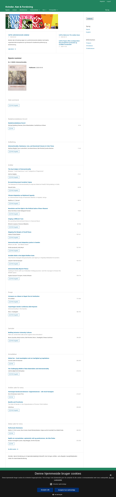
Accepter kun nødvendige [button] (66, 490)
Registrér (102, 1)
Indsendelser (34, 10)
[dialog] (58, 483)
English (88, 32)
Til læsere (88, 43)
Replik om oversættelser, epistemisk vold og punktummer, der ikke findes (31, 438)
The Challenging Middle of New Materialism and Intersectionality (28, 368)
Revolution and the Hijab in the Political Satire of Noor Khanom (28, 208)
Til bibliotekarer (90, 48)
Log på (109, 1)
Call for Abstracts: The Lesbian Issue (69, 35)
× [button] (111, 476)
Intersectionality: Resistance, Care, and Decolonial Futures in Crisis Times (31, 146)
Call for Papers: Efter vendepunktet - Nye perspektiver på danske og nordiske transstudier (69, 42)
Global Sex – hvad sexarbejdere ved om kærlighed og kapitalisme (28, 358)
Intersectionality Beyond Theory (34, 271)
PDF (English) (14, 105)
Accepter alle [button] (45, 490)
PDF (12, 128)
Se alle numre (12, 449)
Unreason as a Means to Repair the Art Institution (23, 296)
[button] (58, 494)
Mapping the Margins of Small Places (19, 232)
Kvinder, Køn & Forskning (19, 6)
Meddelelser (23, 10)
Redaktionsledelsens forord (16, 123)
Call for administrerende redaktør (18, 35)
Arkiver (15, 10)
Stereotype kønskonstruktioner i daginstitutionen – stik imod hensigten (31, 391)
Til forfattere (89, 46)
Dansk (88, 29)
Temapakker (53, 10)
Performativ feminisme (15, 428)
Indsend (89, 18)
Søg (108, 10)
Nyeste (7, 10)
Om (44, 10)
